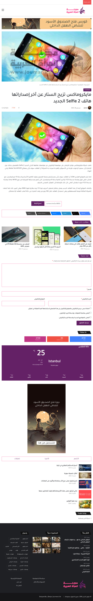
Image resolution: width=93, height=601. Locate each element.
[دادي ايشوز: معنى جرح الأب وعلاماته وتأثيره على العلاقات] (85, 484)
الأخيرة (47, 459)
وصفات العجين (23, 565)
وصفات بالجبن (12, 565)
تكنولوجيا (80, 85)
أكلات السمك (14, 542)
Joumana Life (57, 597)
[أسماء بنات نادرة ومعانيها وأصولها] (56, 545)
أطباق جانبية (24, 542)
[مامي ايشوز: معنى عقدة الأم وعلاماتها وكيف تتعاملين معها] (85, 494)
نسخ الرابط (38, 203)
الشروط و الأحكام (39, 582)
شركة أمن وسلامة (84, 518)
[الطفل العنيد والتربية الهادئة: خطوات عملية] (37, 539)
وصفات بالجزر (24, 569)
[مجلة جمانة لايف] (76, 10)
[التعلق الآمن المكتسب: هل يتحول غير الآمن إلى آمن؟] (37, 545)
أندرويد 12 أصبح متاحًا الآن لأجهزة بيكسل (47, 247)
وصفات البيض (13, 562)
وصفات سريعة (12, 569)
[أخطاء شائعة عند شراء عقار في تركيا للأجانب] (46, 539)
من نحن (19, 582)
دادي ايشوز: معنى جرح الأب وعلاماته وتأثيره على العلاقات (59, 481)
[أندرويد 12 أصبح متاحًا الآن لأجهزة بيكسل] (46, 236)
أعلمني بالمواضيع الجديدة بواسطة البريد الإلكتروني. (74, 318)
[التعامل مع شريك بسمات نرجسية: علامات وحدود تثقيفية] (46, 550)
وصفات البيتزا (24, 562)
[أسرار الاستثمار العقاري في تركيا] (85, 467)
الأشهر (76, 459)
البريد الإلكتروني (86, 299)
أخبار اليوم (25, 539)
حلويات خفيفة (10, 554)
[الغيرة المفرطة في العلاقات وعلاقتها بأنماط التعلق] (56, 550)
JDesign (50, 597)
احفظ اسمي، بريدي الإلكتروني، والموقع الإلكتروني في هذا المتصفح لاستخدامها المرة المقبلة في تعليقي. (58, 309)
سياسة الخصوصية (39, 578)
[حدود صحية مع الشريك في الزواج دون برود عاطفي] (56, 539)
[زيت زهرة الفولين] (85, 504)
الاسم (89, 289)
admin (85, 108)
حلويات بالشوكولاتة (22, 554)
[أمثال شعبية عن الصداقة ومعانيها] (46, 545)
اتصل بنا (19, 585)
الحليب (7, 546)
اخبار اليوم (25, 546)
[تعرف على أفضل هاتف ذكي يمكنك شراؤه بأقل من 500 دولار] (77, 234)
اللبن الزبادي (24, 550)
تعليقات (17, 459)
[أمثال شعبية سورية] (85, 475)
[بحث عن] (90, 11)
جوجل (10, 550)
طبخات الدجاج (24, 558)
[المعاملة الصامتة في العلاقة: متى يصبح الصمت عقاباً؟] (37, 550)
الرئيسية (87, 85)
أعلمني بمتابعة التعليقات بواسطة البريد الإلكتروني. (74, 313)
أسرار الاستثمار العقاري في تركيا (67, 465)
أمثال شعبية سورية (70, 473)
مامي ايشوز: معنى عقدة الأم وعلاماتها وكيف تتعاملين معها (58, 491)
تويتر (17, 550)
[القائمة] (3, 11)
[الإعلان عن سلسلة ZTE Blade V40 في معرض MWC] (15, 234)
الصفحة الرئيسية (16, 578)
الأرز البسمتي (15, 546)
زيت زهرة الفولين (71, 501)
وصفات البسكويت (12, 558)
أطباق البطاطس (14, 539)
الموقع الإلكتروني (39, 299)
